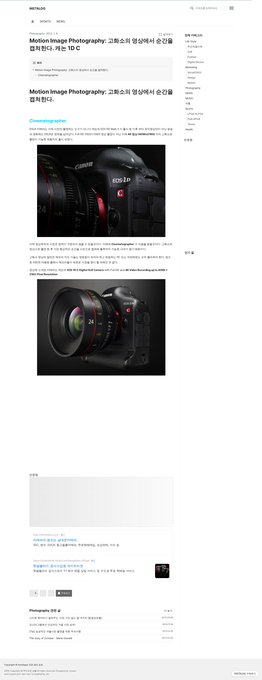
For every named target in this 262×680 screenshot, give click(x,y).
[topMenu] (231, 8)
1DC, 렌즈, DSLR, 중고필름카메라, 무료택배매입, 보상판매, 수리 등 (76, 545)
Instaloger (23, 664)
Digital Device (195, 62)
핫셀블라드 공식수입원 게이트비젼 (58, 566)
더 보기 (168, 610)
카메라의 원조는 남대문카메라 (55, 540)
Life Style (190, 41)
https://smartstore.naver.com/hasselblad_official (61, 560)
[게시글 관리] (51, 593)
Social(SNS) (194, 72)
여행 (187, 103)
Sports (189, 108)
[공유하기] (43, 593)
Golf (189, 51)
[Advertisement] (101, 502)
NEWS (60, 21)
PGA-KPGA (193, 118)
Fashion (191, 56)
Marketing (191, 67)
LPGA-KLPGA (195, 113)
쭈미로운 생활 (30, 670)
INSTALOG (37, 8)
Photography (37, 33)
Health (189, 129)
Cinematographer (48, 75)
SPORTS (45, 21)
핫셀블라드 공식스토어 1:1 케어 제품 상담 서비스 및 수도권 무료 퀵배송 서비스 (84, 571)
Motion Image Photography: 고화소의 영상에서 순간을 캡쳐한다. (72, 69)
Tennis (191, 124)
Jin (47, 674)
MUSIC (189, 98)
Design (191, 77)
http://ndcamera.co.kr (46, 534)
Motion (191, 82)
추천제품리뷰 (194, 46)
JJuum (72, 670)
